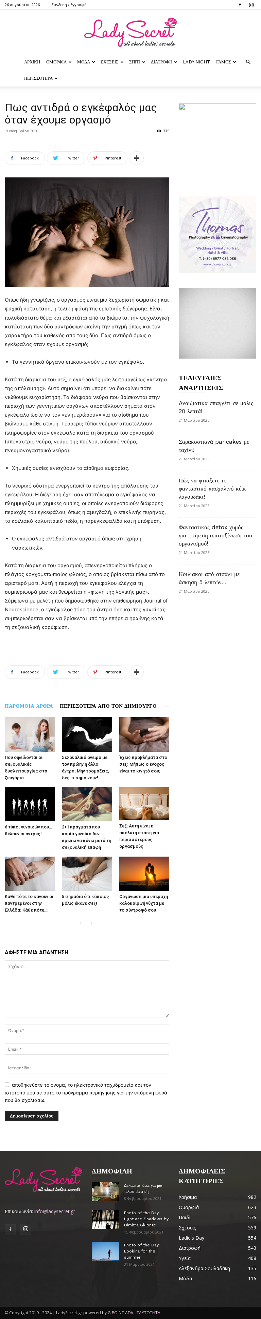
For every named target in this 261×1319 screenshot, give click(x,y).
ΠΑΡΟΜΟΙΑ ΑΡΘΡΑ (29, 706)
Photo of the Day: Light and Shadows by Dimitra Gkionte (146, 1218)
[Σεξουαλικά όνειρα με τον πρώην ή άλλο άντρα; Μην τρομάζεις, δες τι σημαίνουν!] (87, 734)
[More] (136, 158)
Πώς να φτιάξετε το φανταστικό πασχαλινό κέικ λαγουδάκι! (212, 488)
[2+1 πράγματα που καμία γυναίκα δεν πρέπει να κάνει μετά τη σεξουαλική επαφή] (87, 804)
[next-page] (91, 923)
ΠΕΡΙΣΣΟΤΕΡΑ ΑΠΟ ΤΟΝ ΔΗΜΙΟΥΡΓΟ (108, 706)
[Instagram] (251, 4)
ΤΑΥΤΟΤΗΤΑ (148, 1313)
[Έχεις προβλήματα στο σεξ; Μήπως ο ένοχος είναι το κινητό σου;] (144, 734)
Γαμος (223, 61)
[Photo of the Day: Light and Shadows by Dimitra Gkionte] (105, 1219)
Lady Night (196, 61)
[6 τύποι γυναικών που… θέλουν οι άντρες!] (30, 804)
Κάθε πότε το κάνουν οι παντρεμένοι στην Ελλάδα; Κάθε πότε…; (29, 903)
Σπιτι (134, 61)
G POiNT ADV (120, 1313)
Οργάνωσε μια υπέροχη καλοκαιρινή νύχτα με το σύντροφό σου (143, 903)
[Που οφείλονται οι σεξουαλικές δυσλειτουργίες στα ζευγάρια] (30, 734)
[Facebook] (240, 4)
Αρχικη (32, 61)
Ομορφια (56, 61)
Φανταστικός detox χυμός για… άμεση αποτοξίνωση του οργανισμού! (215, 535)
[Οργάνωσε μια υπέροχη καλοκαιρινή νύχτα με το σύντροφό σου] (144, 874)
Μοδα (83, 61)
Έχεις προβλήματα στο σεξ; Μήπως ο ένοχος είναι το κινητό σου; (143, 764)
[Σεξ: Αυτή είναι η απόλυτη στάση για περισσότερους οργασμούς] (144, 803)
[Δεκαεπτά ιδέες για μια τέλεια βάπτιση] (105, 1191)
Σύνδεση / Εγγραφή (69, 4)
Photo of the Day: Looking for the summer (142, 1251)
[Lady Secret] (130, 32)
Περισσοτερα (38, 78)
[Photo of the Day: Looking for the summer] (105, 1251)
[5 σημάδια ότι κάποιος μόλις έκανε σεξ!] (87, 874)
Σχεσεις (110, 61)
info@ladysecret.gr (54, 1211)
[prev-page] (80, 923)
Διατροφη (161, 61)
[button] (248, 62)
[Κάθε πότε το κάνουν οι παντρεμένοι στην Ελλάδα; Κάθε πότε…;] (30, 874)
